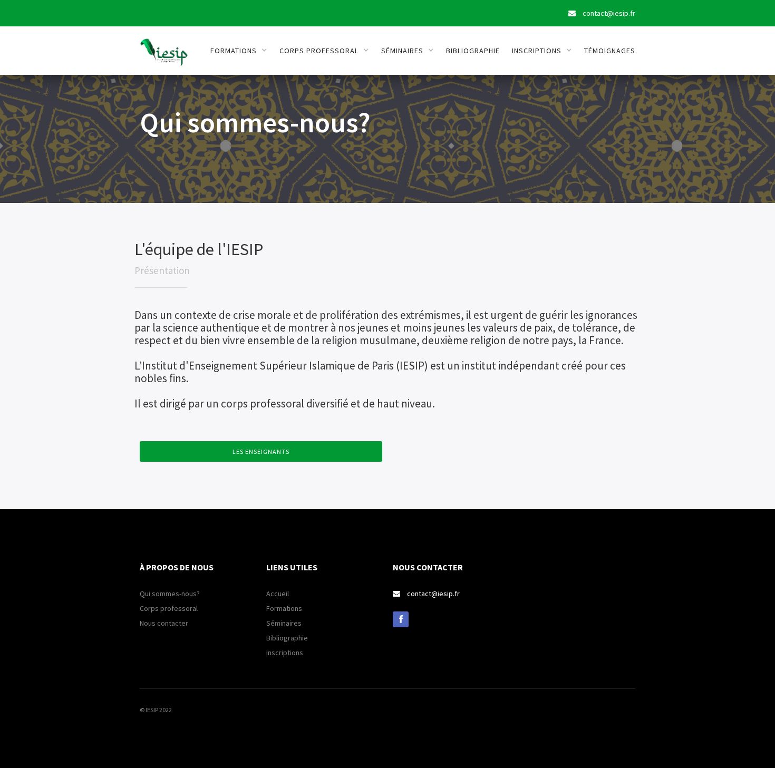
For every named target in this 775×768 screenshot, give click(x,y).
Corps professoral (169, 608)
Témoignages (609, 50)
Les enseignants (260, 451)
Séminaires (284, 623)
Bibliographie (473, 50)
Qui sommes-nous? (170, 593)
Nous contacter (164, 623)
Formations (284, 608)
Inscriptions (284, 652)
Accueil (277, 593)
